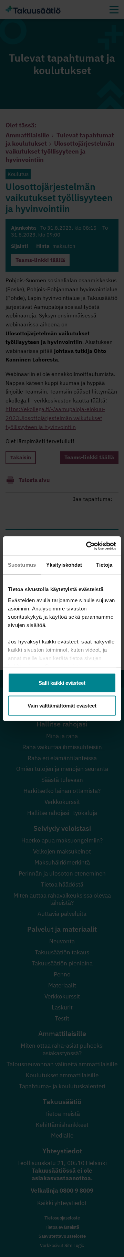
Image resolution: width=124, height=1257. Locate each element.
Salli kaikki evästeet (62, 683)
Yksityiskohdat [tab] (64, 565)
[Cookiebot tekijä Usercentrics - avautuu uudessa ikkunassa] (87, 545)
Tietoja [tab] (104, 565)
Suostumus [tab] (22, 565)
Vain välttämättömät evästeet (62, 705)
